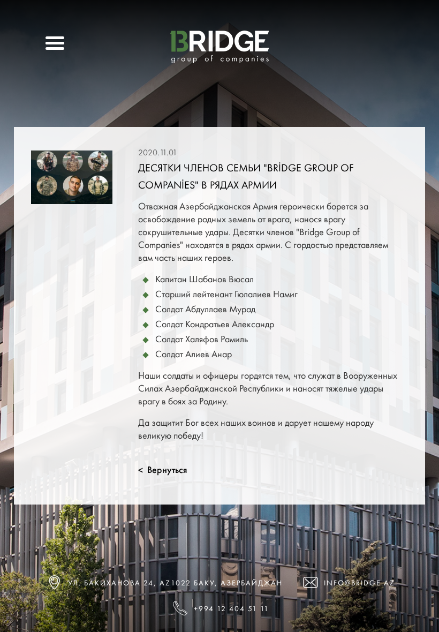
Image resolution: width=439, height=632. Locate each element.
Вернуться (162, 469)
